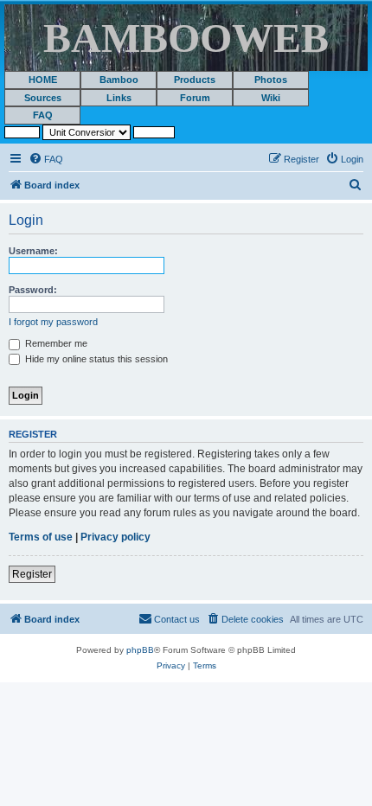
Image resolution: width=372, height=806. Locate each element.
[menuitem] (46, 159)
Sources (42, 98)
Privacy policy (115, 537)
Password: (33, 290)
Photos (270, 79)
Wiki (270, 98)
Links (118, 98)
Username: (33, 251)
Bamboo (118, 79)
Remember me (54, 343)
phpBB (140, 650)
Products (194, 79)
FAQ (43, 115)
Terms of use (41, 537)
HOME (43, 79)
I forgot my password (53, 322)
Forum (195, 98)
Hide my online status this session (95, 359)
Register (32, 574)
